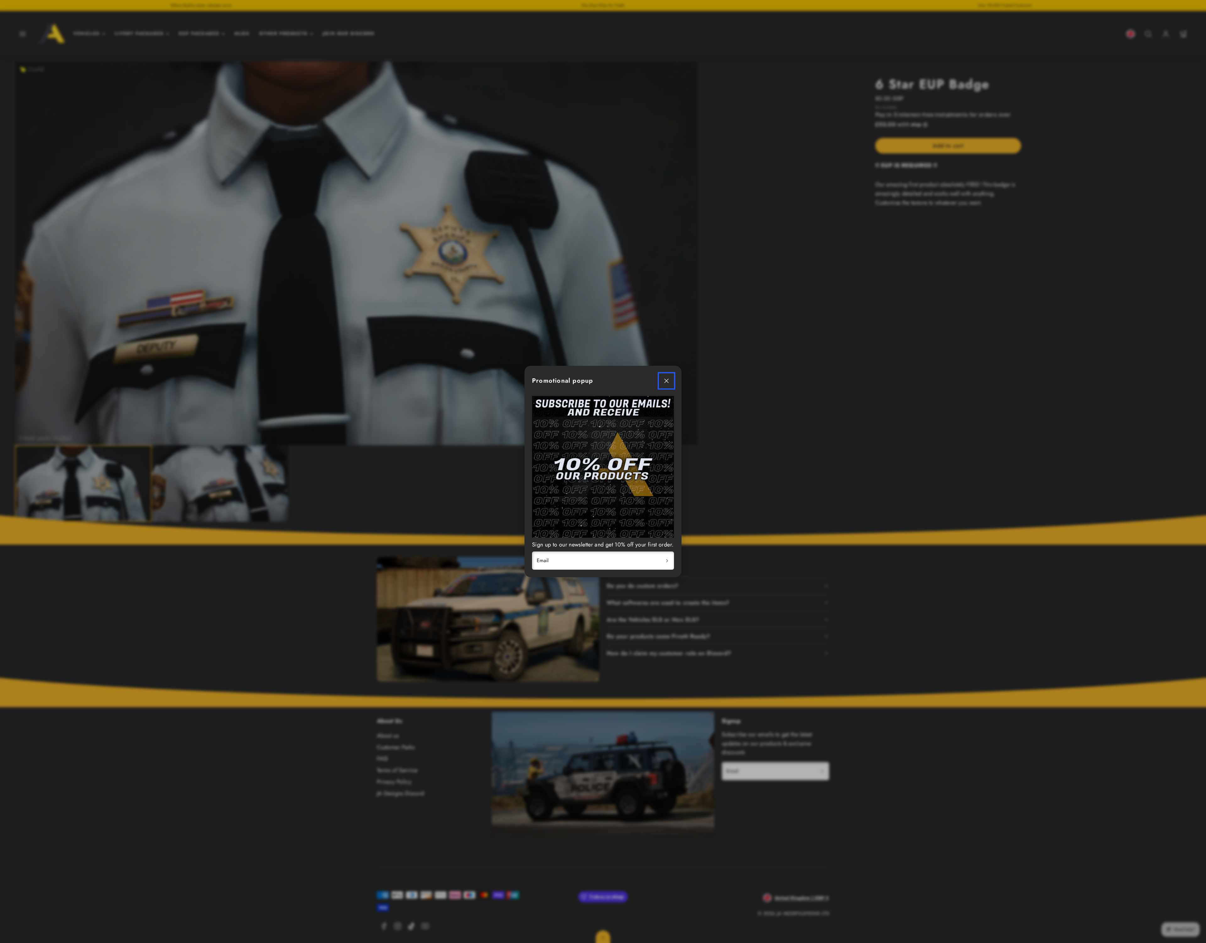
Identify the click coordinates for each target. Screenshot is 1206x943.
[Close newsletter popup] (666, 380)
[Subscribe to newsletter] (667, 560)
